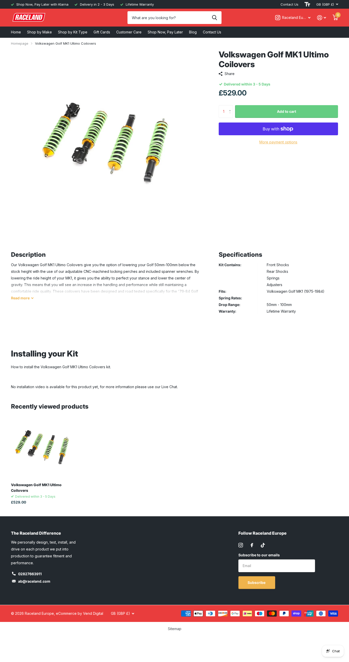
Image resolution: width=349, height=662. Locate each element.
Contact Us (289, 4)
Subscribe (257, 582)
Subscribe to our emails (259, 555)
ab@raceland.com (34, 581)
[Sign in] (321, 17)
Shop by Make (39, 32)
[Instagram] (240, 545)
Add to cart (286, 111)
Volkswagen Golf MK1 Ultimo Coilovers (36, 487)
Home (16, 32)
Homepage (19, 43)
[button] (231, 107)
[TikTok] (263, 545)
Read (20, 298)
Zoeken (214, 17)
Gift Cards (102, 32)
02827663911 (30, 574)
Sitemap (174, 629)
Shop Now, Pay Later (165, 32)
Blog (193, 32)
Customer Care (129, 32)
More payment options (278, 142)
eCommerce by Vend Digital (79, 613)
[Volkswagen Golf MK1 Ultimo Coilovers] (42, 448)
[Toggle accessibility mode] (307, 4)
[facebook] (252, 545)
